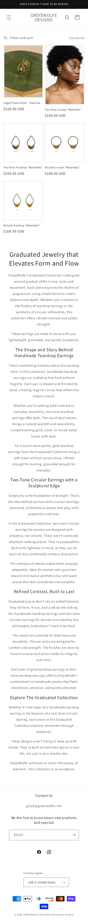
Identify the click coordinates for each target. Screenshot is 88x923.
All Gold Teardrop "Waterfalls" (21, 225)
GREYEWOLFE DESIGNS (36, 914)
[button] (9, 17)
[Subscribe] (74, 835)
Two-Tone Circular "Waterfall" (63, 109)
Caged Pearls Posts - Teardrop (21, 102)
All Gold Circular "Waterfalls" (62, 167)
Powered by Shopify (62, 914)
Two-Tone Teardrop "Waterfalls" (23, 167)
